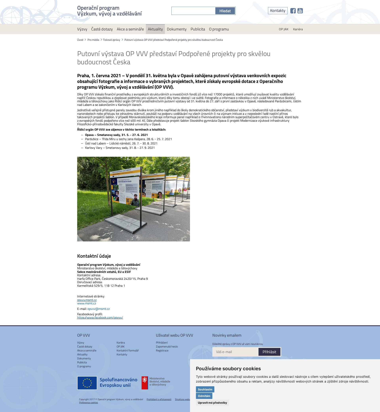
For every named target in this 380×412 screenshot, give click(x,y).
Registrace (162, 350)
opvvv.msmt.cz (87, 299)
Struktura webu (182, 399)
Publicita (198, 29)
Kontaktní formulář (128, 350)
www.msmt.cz (86, 303)
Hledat (225, 11)
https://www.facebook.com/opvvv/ (100, 317)
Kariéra (298, 29)
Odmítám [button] (204, 396)
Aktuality (155, 29)
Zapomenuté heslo (167, 346)
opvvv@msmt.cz (98, 308)
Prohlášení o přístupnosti (159, 399)
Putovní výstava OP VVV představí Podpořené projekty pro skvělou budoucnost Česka (173, 40)
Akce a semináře (130, 29)
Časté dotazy (102, 29)
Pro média (93, 40)
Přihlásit (269, 352)
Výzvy (82, 29)
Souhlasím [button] (205, 389)
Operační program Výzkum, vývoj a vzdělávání (109, 9)
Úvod (80, 40)
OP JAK (283, 29)
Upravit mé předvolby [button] (212, 402)
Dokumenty (177, 29)
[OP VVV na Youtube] (300, 11)
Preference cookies (88, 402)
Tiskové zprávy (111, 40)
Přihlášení (162, 342)
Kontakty (277, 10)
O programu (219, 29)
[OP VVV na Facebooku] (293, 11)
